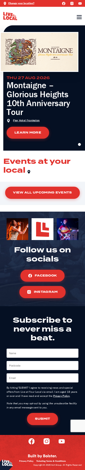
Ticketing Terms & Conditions (51, 460)
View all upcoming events (42, 192)
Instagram (45, 292)
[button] (79, 144)
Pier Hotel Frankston (26, 120)
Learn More (27, 132)
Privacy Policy (61, 396)
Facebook (45, 275)
